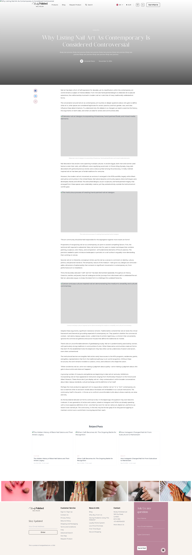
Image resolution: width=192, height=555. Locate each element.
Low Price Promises (96, 526)
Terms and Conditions (68, 527)
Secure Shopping (95, 532)
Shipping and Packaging (69, 524)
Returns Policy (66, 521)
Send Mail (142, 548)
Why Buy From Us (95, 515)
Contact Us (64, 515)
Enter (43, 532)
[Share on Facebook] (35, 91)
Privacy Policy (65, 518)
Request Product (75, 4)
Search (90, 5)
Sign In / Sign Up (66, 512)
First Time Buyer (95, 529)
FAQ (62, 530)
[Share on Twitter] (35, 96)
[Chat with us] (163, 550)
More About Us (119, 525)
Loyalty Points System (97, 523)
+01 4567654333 (119, 521)
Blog (63, 4)
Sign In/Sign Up (153, 4)
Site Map (64, 536)
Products (55, 4)
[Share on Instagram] (35, 101)
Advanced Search (67, 533)
